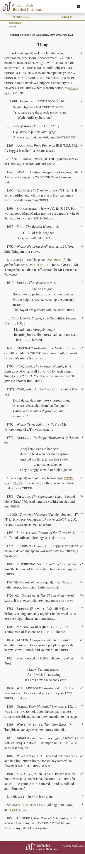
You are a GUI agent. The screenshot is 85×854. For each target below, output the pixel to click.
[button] (78, 6)
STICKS (68, 478)
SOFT (25, 805)
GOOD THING (18, 810)
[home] (22, 6)
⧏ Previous (20, 17)
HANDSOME (38, 805)
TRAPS (17, 483)
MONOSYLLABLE (37, 265)
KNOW (16, 805)
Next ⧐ (67, 17)
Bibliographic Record (15, 24)
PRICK (57, 260)
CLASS (73, 88)
